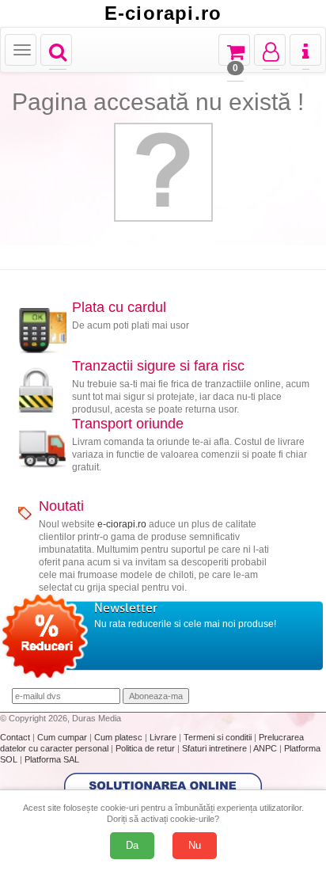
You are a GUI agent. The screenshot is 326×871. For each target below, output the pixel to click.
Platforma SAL (52, 759)
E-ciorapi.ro (163, 13)
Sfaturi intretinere (215, 748)
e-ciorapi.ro (121, 524)
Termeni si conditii (219, 737)
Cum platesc (119, 737)
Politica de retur (146, 748)
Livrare (164, 737)
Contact (16, 737)
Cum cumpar (63, 737)
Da (132, 845)
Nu (194, 845)
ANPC (265, 748)
